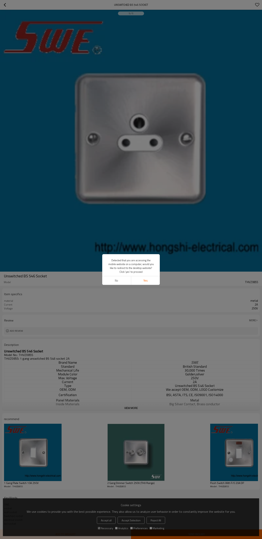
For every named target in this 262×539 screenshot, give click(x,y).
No (116, 280)
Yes (145, 280)
